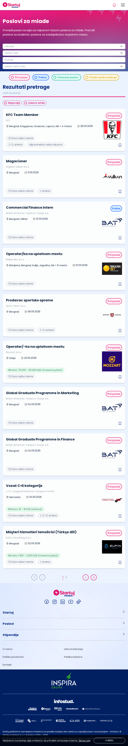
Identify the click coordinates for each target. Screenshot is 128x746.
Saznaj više (84, 740)
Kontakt (7, 664)
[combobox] (64, 46)
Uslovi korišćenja (73, 649)
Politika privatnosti (13, 657)
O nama (7, 649)
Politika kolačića (73, 657)
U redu (109, 740)
